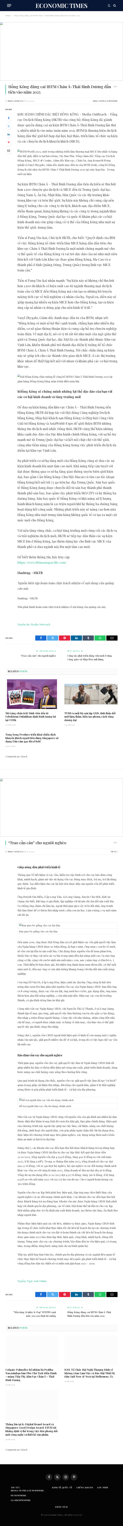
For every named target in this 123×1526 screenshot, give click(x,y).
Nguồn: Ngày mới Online (32, 1281)
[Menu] (9, 5)
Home (8, 15)
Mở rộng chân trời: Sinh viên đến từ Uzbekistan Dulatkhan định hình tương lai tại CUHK (30, 717)
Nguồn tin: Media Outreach (33, 624)
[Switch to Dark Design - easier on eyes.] (109, 5)
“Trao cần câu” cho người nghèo (38, 655)
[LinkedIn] (8, 134)
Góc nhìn (102, 1487)
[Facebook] (8, 118)
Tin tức (114, 851)
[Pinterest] (8, 142)
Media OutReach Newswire (105, 101)
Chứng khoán (84, 1487)
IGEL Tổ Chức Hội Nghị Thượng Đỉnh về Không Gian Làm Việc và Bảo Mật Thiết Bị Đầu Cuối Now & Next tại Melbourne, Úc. (89, 1373)
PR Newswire (18, 1495)
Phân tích (61, 1506)
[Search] (114, 5)
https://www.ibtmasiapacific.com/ (42, 562)
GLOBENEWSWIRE (21, 1500)
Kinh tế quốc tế (62, 1487)
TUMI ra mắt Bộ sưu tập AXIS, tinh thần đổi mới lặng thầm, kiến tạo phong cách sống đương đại (89, 717)
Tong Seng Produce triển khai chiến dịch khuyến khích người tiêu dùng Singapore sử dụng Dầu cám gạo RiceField (31, 738)
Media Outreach (15, 101)
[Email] (8, 150)
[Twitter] (8, 126)
